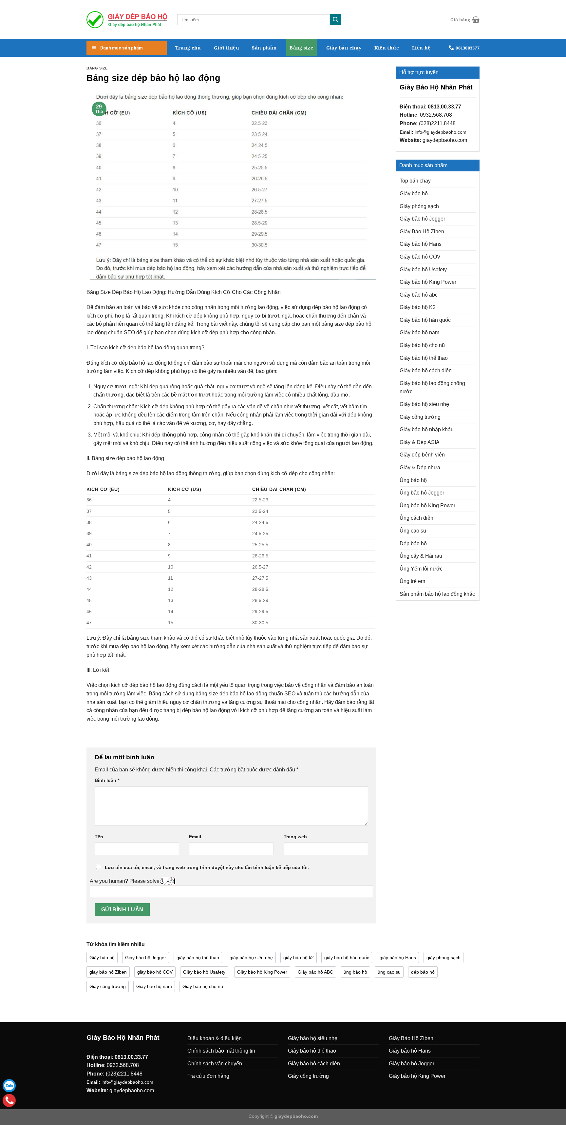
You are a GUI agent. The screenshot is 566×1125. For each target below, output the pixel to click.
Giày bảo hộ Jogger (422, 219)
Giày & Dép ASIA (420, 442)
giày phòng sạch (443, 957)
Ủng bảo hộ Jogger (422, 492)
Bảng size (301, 48)
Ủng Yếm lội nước (421, 569)
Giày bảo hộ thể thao (424, 358)
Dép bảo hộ (413, 543)
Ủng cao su (413, 530)
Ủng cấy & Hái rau (421, 556)
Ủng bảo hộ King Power (427, 505)
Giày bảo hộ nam (419, 332)
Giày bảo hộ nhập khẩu (427, 429)
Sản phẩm (264, 48)
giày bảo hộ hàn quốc (346, 957)
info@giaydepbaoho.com (440, 132)
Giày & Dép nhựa (420, 467)
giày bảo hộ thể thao (198, 957)
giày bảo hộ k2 (298, 957)
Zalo (9, 1085)
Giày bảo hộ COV (420, 257)
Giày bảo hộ (414, 193)
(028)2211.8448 (437, 123)
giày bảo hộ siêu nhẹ (251, 957)
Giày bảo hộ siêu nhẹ (424, 404)
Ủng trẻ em (412, 581)
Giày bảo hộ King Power (428, 282)
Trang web (295, 836)
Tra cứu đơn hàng (208, 1076)
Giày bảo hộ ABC (315, 972)
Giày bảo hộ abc (419, 295)
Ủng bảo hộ (413, 480)
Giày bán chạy (344, 48)
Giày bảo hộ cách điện (426, 370)
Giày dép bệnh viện (422, 454)
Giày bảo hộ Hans (421, 244)
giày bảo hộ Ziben (108, 972)
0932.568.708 (436, 115)
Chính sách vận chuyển (214, 1063)
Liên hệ (421, 48)
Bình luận (107, 780)
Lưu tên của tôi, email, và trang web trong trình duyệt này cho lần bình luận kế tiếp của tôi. (207, 867)
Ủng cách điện (416, 518)
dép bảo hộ (423, 972)
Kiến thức (386, 48)
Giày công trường (420, 417)
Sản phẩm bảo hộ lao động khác (437, 594)
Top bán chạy (415, 181)
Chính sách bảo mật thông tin (221, 1051)
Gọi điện (9, 1100)
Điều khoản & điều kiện (214, 1038)
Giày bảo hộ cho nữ (422, 345)
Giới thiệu (226, 48)
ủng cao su (389, 972)
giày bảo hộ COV (155, 972)
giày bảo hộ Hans (398, 957)
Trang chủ (188, 48)
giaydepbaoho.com (445, 140)
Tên (99, 836)
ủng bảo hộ (355, 972)
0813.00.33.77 (444, 106)
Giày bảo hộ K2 (418, 307)
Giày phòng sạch (419, 206)
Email (195, 836)
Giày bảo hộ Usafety (423, 269)
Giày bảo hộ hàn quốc (425, 320)
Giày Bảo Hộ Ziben (422, 231)
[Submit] (335, 19)
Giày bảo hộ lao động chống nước (432, 387)
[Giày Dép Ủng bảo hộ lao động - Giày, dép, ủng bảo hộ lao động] (126, 19)
